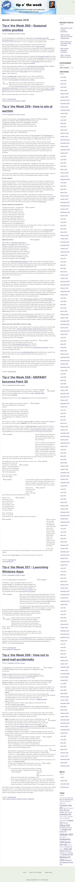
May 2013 (63, 574)
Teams (68, 849)
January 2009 (64, 700)
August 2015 (63, 485)
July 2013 (63, 568)
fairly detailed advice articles (19, 261)
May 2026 (63, 83)
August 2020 (64, 294)
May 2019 (63, 344)
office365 (19, 799)
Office (65, 825)
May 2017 (63, 416)
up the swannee (14, 79)
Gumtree (51, 198)
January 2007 (64, 756)
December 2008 (65, 703)
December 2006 (65, 759)
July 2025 (63, 116)
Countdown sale (11, 76)
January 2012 (64, 627)
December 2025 (65, 100)
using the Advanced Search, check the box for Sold (31, 328)
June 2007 (63, 739)
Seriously (22, 704)
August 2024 (64, 153)
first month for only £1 (44, 56)
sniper (12, 244)
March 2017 (63, 423)
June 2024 (63, 159)
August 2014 (63, 525)
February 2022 (64, 235)
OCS (65, 823)
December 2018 (64, 357)
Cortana (70, 808)
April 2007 (63, 746)
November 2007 (65, 723)
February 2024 (64, 172)
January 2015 (64, 509)
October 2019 (64, 327)
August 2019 (63, 334)
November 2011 (64, 634)
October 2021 (64, 248)
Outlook (24, 799)
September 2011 (64, 637)
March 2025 (63, 130)
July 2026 (63, 77)
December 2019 (64, 321)
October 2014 (64, 518)
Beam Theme (45, 879)
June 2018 (63, 377)
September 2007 (65, 729)
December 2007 (64, 719)
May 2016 (63, 456)
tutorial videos (15, 555)
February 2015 (64, 505)
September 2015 (65, 482)
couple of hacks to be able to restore (41, 429)
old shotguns (27, 122)
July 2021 (63, 258)
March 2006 (63, 762)
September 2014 (65, 522)
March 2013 (63, 581)
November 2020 (65, 284)
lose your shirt (23, 130)
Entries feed (63, 780)
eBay (45, 155)
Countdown (41, 58)
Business (69, 799)
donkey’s (42, 389)
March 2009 (63, 693)
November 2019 (64, 324)
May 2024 (63, 163)
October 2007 (64, 726)
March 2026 (63, 90)
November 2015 (64, 476)
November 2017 (64, 397)
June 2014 (63, 532)
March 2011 (63, 657)
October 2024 (64, 146)
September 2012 (65, 601)
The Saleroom (47, 135)
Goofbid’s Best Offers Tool (29, 352)
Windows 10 (18, 101)
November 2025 (65, 103)
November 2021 (64, 245)
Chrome (68, 801)
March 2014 (63, 541)
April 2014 (63, 538)
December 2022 (65, 202)
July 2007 (63, 736)
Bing (62, 799)
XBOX (23, 101)
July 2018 (63, 373)
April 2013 (63, 578)
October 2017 (64, 400)
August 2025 (64, 113)
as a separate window (23, 726)
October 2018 (64, 364)
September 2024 (65, 149)
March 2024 (63, 169)
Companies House (32, 316)
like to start (12, 579)
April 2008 (63, 706)
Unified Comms (65, 851)
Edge (63, 810)
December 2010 (64, 667)
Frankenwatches (43, 294)
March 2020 (63, 311)
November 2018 (64, 360)
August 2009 (64, 680)
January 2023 (64, 199)
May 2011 (63, 650)
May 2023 (63, 186)
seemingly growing (24, 119)
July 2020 (63, 298)
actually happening (33, 676)
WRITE (42, 393)
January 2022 (64, 238)
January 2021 (64, 278)
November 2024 (65, 143)
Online (63, 831)
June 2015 (63, 492)
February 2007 (64, 752)
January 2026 (64, 97)
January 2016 (64, 469)
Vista (62, 852)
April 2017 (63, 420)
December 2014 (64, 512)
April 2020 (63, 308)
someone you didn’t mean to (16, 677)
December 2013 (64, 551)
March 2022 (63, 232)
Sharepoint (68, 846)
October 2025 (64, 107)
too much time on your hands (27, 591)
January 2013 (64, 588)
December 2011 (64, 630)
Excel (69, 812)
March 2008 (63, 710)
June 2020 (63, 301)
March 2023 (63, 192)
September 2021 (65, 252)
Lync (67, 818)
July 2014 (63, 528)
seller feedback (48, 299)
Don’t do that (15, 704)
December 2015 (64, 472)
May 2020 (63, 304)
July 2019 (63, 337)
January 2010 (64, 670)
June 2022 (63, 222)
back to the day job (18, 643)
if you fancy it (29, 589)
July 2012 (63, 607)
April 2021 (63, 268)
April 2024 (63, 166)
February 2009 (64, 696)
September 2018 (65, 367)
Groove (9, 101)
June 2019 (63, 340)
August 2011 (63, 640)
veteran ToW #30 (20, 761)
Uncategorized (12, 99)
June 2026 (63, 80)
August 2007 (64, 733)
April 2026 (63, 87)
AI (61, 797)
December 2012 (64, 591)
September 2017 (65, 403)
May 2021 (63, 265)
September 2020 (65, 291)
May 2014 (63, 535)
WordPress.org (64, 787)
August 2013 (63, 565)
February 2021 (64, 275)
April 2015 (63, 499)
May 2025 (63, 123)
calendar (62, 801)
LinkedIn (62, 818)
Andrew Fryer (25, 398)
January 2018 (64, 390)
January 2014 (64, 548)
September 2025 (65, 110)
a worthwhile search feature (40, 347)
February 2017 (64, 426)
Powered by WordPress (32, 879)
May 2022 (63, 225)
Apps (70, 798)
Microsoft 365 (64, 820)
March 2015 (63, 502)
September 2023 (65, 179)
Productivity (30, 799)
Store (12, 101)
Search (69, 844)
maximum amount (48, 229)
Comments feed (64, 784)
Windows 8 (17, 649)
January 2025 (64, 136)
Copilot (65, 808)
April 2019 (63, 347)
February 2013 (64, 584)
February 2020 (64, 314)
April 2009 (63, 690)
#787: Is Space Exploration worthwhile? (64, 50)
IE (71, 816)
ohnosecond (7, 667)
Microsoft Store (31, 426)
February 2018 (64, 387)
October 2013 (64, 558)
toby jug (13, 122)
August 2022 (64, 215)
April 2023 (63, 189)
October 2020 (64, 288)
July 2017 (63, 410)
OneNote (66, 829)
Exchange (13, 799)
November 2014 (64, 515)
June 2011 (63, 647)
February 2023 (64, 195)
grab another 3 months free (9, 88)
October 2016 (64, 439)
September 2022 (65, 212)
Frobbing (4, 674)
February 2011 (64, 660)
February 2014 (64, 545)
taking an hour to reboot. (28, 79)
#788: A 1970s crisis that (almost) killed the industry (66, 43)
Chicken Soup (42, 201)
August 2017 (63, 406)
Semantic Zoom (27, 637)
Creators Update (28, 421)
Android (65, 797)
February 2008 (64, 713)
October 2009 (64, 677)
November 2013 (64, 555)
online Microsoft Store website (35, 66)
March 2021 (63, 271)
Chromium (62, 803)
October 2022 (64, 209)
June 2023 (63, 182)
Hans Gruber (23, 71)
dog (12, 258)
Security (62, 846)
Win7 (66, 852)
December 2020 (65, 281)
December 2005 (65, 766)
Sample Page (48, 872)
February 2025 (64, 133)
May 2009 (63, 686)
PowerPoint (63, 836)
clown (10, 476)
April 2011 (63, 654)
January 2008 (64, 716)
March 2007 (63, 749)
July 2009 (63, 683)
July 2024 (63, 156)
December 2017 (64, 393)
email (8, 799)
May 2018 (63, 380)
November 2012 (64, 594)
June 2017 (63, 413)
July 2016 (63, 449)
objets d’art (7, 122)
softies (12, 44)
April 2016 (63, 459)
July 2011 (63, 644)
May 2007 (63, 743)
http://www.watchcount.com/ (20, 344)
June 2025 (63, 120)
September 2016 (65, 443)
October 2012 (64, 598)
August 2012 (63, 604)
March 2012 (63, 621)
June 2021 (63, 261)
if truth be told (48, 48)
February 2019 (64, 354)
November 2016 (64, 436)
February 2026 (64, 93)
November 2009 (65, 673)
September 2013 (65, 561)
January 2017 (64, 429)
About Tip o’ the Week (35, 872)
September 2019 (65, 331)
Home (62, 816)
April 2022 (63, 228)
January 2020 (64, 317)
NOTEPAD (37, 393)
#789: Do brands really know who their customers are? (66, 36)
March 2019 (63, 350)
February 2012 (64, 624)
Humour (66, 816)
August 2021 (63, 255)
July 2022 (63, 219)
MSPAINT (14, 395)
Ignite (51, 421)
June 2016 (63, 453)
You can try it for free (21, 86)
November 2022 (65, 205)
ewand (23, 33)
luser (34, 667)
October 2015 (64, 479)
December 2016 (64, 433)
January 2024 (64, 176)
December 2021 (64, 242)
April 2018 (63, 383)
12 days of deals (40, 46)
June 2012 (63, 611)
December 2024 (65, 139)
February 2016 (64, 466)
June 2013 (63, 571)
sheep (23, 258)
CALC (32, 393)
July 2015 (63, 489)
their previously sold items (31, 299)
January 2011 (64, 663)
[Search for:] (66, 18)
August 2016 (63, 446)
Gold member (36, 61)
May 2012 (63, 614)
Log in (62, 777)
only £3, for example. (29, 63)
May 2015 (63, 495)
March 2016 (63, 462)
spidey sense (5, 311)
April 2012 (63, 617)
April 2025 (63, 126)
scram (10, 674)
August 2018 (63, 370)
